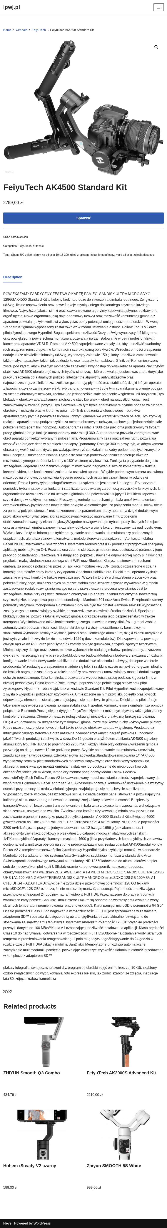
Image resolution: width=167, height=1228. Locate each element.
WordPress (42, 1223)
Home (7, 30)
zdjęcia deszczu (144, 254)
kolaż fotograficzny (102, 254)
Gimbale (21, 30)
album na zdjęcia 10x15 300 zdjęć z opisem (61, 254)
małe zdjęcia (124, 254)
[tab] (12, 277)
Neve (7, 1223)
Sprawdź (83, 218)
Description (12, 277)
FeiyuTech (39, 30)
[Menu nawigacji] (159, 7)
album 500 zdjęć (21, 254)
